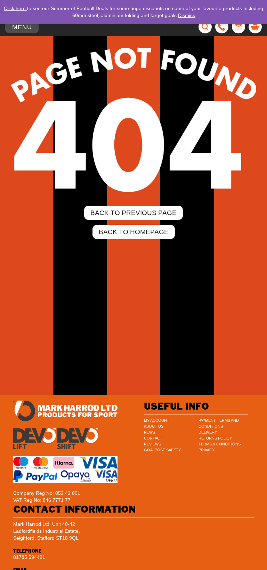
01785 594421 (29, 557)
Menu (25, 28)
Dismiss (186, 15)
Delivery (208, 432)
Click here (15, 8)
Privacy (207, 450)
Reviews (152, 444)
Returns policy (215, 438)
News (149, 432)
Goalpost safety (162, 450)
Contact (153, 438)
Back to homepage (134, 232)
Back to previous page (133, 212)
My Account (156, 420)
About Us (153, 426)
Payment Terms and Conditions (219, 423)
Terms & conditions (220, 444)
